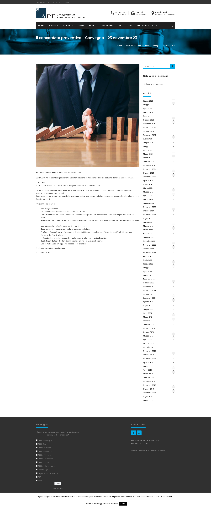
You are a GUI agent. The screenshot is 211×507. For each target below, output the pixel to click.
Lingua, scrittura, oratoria (48, 473)
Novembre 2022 (149, 245)
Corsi (127, 45)
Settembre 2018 (149, 392)
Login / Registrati (146, 26)
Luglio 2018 (147, 396)
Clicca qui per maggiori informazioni (101, 503)
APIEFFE (53, 26)
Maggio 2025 (148, 146)
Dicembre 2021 (149, 286)
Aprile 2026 (147, 108)
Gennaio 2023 (148, 237)
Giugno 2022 (148, 264)
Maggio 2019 (148, 366)
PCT (39, 477)
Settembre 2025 (149, 135)
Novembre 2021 (149, 290)
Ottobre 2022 (148, 249)
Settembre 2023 (149, 214)
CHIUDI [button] (122, 503)
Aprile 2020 (147, 339)
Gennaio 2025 (148, 161)
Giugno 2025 (148, 142)
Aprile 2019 (147, 370)
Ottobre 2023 (148, 211)
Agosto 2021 (148, 302)
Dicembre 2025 (149, 123)
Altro (40, 480)
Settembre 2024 (149, 177)
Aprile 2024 (147, 195)
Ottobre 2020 (148, 332)
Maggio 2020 (148, 336)
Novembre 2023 (149, 207)
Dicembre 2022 (149, 241)
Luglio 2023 (147, 218)
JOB (129, 26)
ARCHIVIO (67, 26)
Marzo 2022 (148, 275)
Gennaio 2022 (148, 283)
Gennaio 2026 (148, 120)
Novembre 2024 (149, 169)
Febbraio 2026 (148, 116)
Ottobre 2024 (148, 173)
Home (41, 26)
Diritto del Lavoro (45, 451)
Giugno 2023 (148, 222)
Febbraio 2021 (148, 321)
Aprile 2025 (147, 150)
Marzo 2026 (148, 112)
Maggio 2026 (148, 105)
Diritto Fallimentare (45, 458)
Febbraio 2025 (148, 158)
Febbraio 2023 (148, 233)
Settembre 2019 (149, 358)
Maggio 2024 (148, 192)
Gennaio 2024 (148, 203)
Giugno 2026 (148, 101)
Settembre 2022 (149, 252)
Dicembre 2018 (149, 381)
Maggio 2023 (148, 226)
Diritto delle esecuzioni (47, 466)
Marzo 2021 (148, 317)
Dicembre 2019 (149, 347)
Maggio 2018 (148, 400)
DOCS (92, 26)
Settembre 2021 (149, 298)
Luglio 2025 (147, 139)
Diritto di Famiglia (45, 440)
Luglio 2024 (147, 184)
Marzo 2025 (148, 154)
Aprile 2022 (147, 271)
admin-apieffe (52, 172)
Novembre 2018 (149, 385)
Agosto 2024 (148, 180)
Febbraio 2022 (148, 279)
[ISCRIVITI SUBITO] (43, 253)
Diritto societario (44, 447)
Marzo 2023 (148, 230)
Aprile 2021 (147, 313)
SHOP (80, 26)
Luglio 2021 (147, 305)
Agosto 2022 (148, 256)
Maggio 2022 (148, 267)
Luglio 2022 (147, 260)
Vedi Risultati (58, 488)
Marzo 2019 (148, 374)
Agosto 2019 (148, 362)
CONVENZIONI (107, 26)
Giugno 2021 (148, 309)
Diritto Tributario (44, 455)
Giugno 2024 (148, 188)
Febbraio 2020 (148, 343)
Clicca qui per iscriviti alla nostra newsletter (148, 451)
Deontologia (43, 469)
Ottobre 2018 (148, 389)
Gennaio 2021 (148, 324)
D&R (120, 26)
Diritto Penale (43, 462)
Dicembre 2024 (149, 165)
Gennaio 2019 (148, 377)
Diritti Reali (42, 444)
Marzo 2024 (148, 199)
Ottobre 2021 (148, 294)
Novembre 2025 (149, 127)
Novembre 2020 (149, 328)
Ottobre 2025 (148, 131)
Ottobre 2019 (148, 355)
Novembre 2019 (149, 351)
